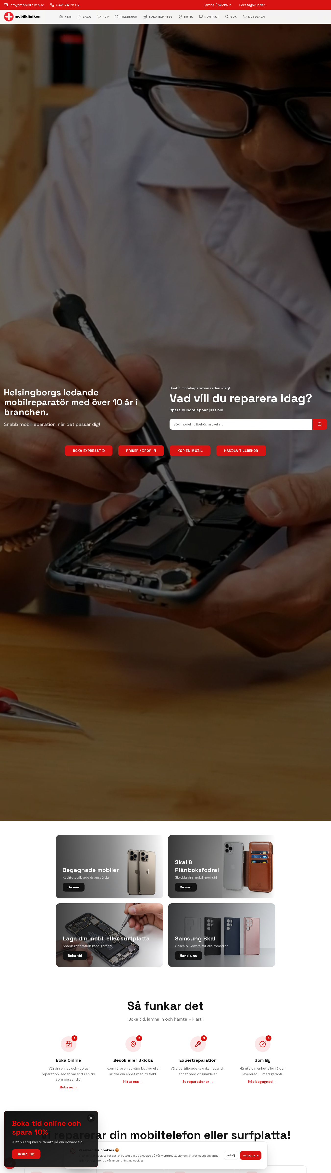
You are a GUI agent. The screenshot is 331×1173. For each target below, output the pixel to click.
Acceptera (250, 1155)
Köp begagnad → (262, 1081)
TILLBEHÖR (128, 17)
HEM (68, 17)
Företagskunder (252, 5)
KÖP (105, 17)
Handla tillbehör (241, 450)
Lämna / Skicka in (218, 5)
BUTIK (188, 17)
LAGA (87, 17)
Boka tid (26, 1154)
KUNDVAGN (256, 17)
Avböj (231, 1155)
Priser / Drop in (141, 450)
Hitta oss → (133, 1081)
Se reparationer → (197, 1081)
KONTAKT (211, 17)
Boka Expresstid (89, 450)
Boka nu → (68, 1087)
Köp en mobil (190, 450)
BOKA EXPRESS (160, 17)
